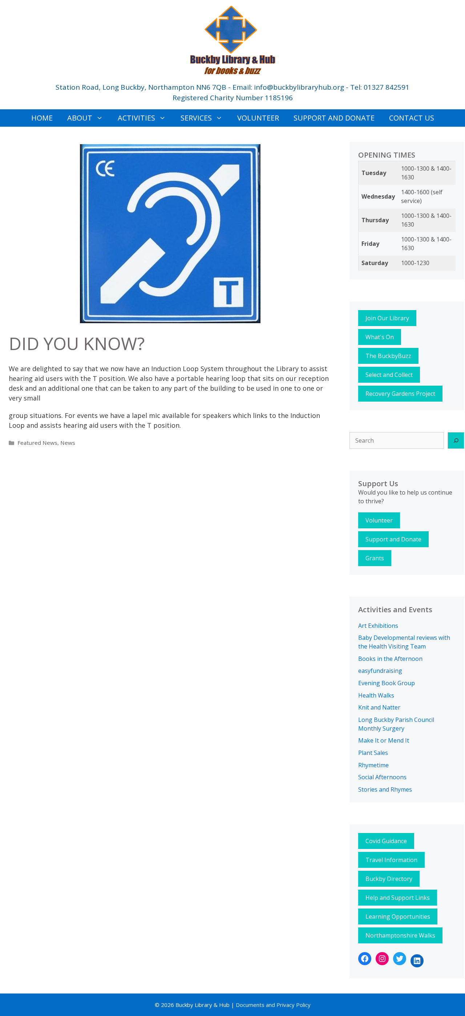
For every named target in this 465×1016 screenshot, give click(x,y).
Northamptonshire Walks (400, 935)
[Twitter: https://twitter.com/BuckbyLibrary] (399, 958)
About (79, 118)
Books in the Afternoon (390, 659)
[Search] (456, 440)
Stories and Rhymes (385, 789)
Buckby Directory (388, 879)
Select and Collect (389, 375)
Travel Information (391, 860)
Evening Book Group (386, 683)
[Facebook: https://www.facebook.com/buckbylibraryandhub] (364, 958)
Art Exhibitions (378, 626)
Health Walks (376, 695)
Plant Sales (373, 753)
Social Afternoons (382, 777)
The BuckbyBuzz (388, 356)
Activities (136, 118)
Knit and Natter (379, 707)
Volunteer (258, 118)
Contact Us (411, 118)
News (67, 442)
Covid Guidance (386, 841)
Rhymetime (373, 765)
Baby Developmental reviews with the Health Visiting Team (404, 642)
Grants (374, 558)
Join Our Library (387, 318)
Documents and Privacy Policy (272, 1004)
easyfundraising (380, 671)
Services (196, 118)
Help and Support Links (397, 898)
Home (42, 118)
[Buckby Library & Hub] (232, 38)
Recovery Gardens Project (400, 394)
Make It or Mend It (383, 740)
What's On (379, 337)
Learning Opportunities (397, 917)
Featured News (37, 442)
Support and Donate (334, 118)
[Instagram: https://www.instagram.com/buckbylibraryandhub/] (382, 958)
